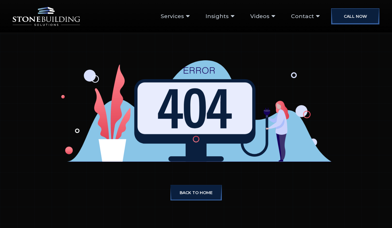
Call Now (355, 16)
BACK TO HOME (196, 192)
